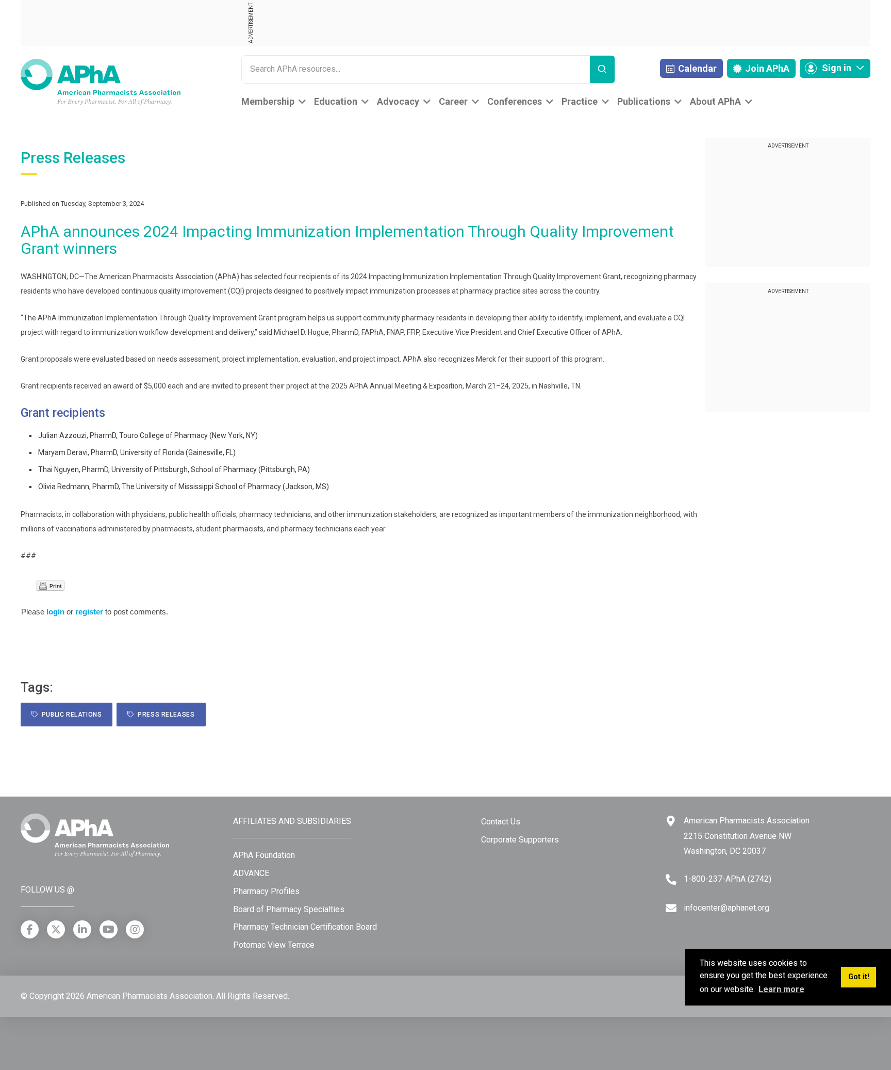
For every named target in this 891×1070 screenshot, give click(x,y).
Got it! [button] (858, 976)
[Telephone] (671, 879)
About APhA (715, 101)
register (89, 611)
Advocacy (398, 101)
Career (453, 101)
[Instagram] (135, 929)
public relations (70, 714)
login (55, 611)
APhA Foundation (264, 855)
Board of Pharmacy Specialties (288, 909)
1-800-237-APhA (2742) (727, 879)
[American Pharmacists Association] (100, 81)
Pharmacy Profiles (266, 891)
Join (766, 68)
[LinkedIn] (82, 929)
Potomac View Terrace (274, 945)
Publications (643, 101)
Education (335, 101)
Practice (580, 101)
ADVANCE (251, 873)
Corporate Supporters (520, 840)
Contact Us (500, 821)
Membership (267, 101)
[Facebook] (30, 929)
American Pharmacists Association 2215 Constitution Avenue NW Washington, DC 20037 (747, 836)
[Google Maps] (671, 821)
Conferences (514, 101)
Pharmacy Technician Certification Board (305, 927)
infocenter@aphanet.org (726, 908)
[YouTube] (109, 929)
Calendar (696, 68)
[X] (56, 929)
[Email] (671, 908)
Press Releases (164, 714)
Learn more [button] (781, 989)
